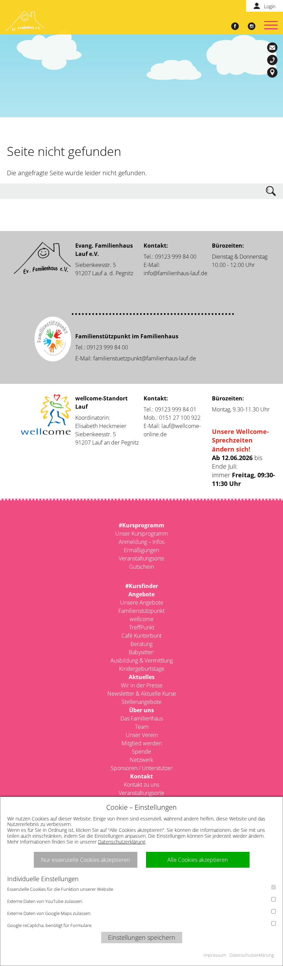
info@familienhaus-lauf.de (273, 47)
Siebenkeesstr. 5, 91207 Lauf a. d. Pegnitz (273, 72)
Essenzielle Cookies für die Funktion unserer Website (60, 889)
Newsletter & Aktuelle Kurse (141, 693)
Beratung (141, 644)
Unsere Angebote (141, 602)
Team (141, 726)
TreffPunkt (141, 627)
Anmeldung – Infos (141, 542)
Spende (141, 751)
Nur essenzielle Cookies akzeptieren (85, 860)
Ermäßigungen (141, 550)
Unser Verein (142, 735)
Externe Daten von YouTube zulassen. (45, 901)
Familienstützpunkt (141, 611)
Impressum (215, 955)
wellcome (142, 619)
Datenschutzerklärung (121, 841)
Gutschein (141, 566)
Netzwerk (141, 760)
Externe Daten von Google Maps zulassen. (49, 913)
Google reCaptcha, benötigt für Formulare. (49, 925)
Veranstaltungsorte (141, 558)
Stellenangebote (141, 702)
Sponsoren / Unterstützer (142, 768)
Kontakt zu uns (141, 784)
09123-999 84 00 (273, 60)
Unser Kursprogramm (141, 533)
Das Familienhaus (141, 718)
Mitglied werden (141, 743)
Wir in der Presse (142, 685)
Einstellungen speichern (141, 937)
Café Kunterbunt (141, 635)
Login (269, 6)
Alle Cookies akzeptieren (197, 860)
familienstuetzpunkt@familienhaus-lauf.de (144, 358)
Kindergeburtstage (141, 669)
